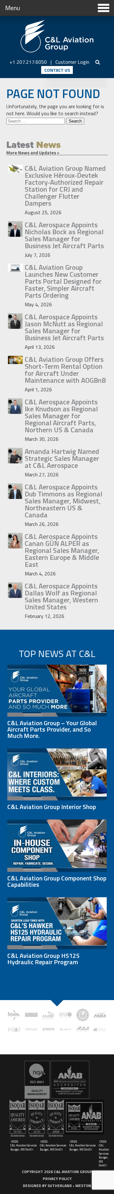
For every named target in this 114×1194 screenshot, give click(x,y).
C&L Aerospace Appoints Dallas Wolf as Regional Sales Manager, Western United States (61, 596)
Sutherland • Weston (69, 1186)
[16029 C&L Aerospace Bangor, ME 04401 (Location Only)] (56, 1080)
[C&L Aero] (57, 36)
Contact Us (57, 70)
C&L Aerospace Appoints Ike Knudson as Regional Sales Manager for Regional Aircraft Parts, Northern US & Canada (61, 415)
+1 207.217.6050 (28, 62)
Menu (12, 8)
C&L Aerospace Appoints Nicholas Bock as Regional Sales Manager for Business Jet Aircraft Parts (64, 235)
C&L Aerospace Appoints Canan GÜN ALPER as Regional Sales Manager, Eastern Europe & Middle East (62, 550)
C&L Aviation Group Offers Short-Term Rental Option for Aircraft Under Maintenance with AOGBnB (65, 370)
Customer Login (72, 62)
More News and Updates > (32, 152)
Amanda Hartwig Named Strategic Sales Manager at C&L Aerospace (62, 458)
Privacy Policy (57, 1179)
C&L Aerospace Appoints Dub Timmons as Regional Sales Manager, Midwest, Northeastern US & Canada (63, 500)
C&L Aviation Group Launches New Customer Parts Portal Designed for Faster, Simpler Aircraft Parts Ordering (63, 281)
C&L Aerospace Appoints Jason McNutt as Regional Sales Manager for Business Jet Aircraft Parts (64, 327)
